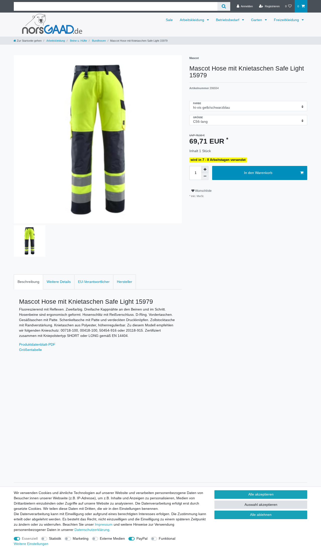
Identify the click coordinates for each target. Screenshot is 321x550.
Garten (257, 20)
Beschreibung (28, 282)
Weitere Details (59, 282)
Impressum (104, 524)
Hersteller (124, 282)
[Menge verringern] (204, 176)
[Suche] (223, 6)
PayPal (141, 538)
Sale (169, 20)
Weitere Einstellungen (31, 544)
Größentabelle (30, 350)
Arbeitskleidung (192, 20)
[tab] (28, 281)
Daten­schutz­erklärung (91, 530)
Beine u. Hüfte (78, 40)
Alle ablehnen (261, 515)
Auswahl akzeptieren (261, 505)
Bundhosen (98, 40)
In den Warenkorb (258, 173)
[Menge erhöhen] (204, 169)
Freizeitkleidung (287, 20)
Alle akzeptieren (261, 494)
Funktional (167, 538)
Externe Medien (112, 538)
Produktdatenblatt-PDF (37, 344)
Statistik (55, 538)
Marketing (81, 538)
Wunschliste (203, 191)
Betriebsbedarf (228, 20)
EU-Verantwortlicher (94, 282)
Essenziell (30, 538)
